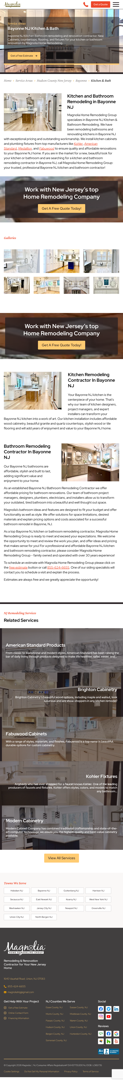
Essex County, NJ (54, 1007)
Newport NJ (71, 908)
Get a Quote (101, 4)
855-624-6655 (58, 567)
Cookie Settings (11, 1071)
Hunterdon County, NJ (80, 1033)
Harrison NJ (98, 890)
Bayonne (81, 80)
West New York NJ (98, 899)
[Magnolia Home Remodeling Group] (12, 4)
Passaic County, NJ (55, 1020)
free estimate (18, 567)
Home (7, 80)
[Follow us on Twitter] (109, 1009)
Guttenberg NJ (71, 890)
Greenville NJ (98, 908)
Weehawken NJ (16, 908)
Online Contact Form (18, 1012)
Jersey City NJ (44, 908)
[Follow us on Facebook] (101, 1009)
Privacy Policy (71, 1071)
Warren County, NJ (79, 1020)
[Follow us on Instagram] (101, 1016)
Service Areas (24, 80)
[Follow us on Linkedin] (116, 1009)
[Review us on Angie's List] (101, 1033)
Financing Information (18, 1018)
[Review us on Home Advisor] (101, 1041)
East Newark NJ (44, 899)
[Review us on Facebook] (109, 1033)
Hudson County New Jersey (54, 80)
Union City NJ (17, 917)
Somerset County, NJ (56, 1040)
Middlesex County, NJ (80, 1014)
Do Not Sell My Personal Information (41, 1071)
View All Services (61, 858)
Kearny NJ (71, 899)
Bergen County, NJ (55, 1033)
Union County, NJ (78, 1027)
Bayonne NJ (44, 890)
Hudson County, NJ (55, 1027)
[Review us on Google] (116, 1033)
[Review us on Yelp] (116, 1041)
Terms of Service (91, 1071)
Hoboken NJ (17, 890)
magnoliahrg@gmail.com (21, 992)
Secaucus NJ (16, 899)
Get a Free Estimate (18, 1007)
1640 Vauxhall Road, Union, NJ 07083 (24, 978)
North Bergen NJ (43, 917)
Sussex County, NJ (79, 1007)
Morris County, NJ (54, 1014)
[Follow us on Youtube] (109, 1016)
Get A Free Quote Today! (61, 208)
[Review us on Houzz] (109, 1041)
